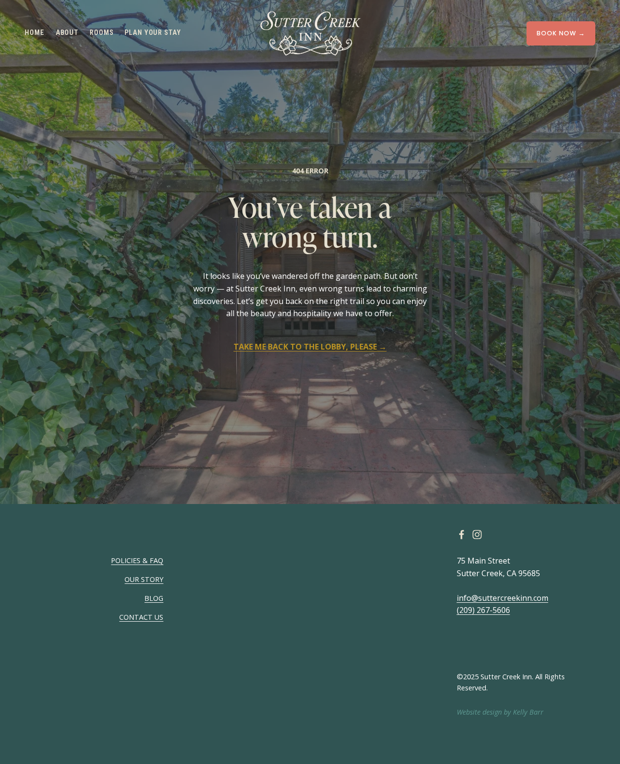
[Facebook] (461, 534)
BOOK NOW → (561, 33)
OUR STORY (143, 579)
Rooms (101, 33)
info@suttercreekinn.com (502, 598)
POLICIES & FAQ (137, 560)
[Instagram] (477, 534)
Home (34, 33)
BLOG (153, 598)
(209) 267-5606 (483, 610)
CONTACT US (141, 617)
